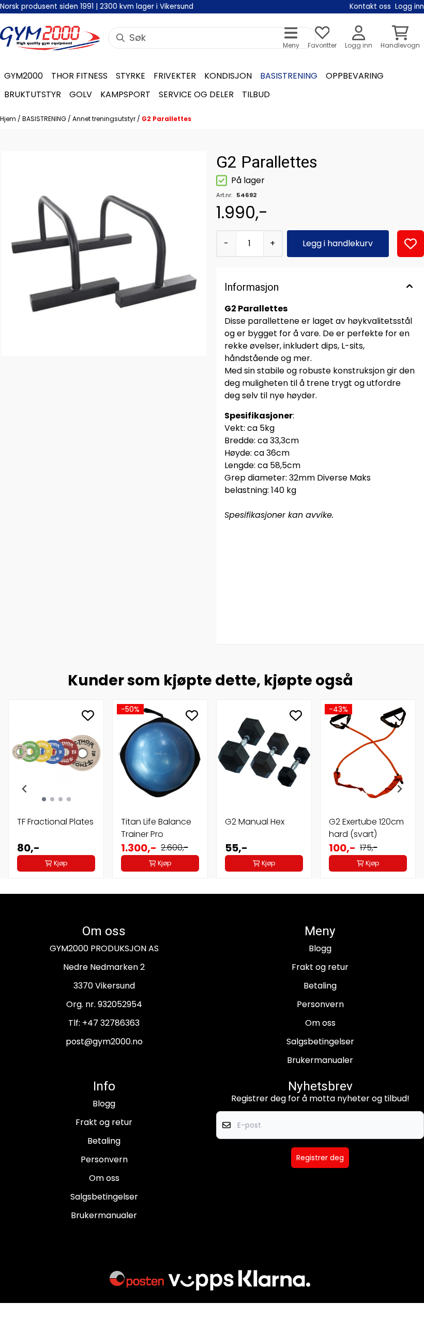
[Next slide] (399, 789)
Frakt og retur (320, 967)
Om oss (320, 1023)
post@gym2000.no (104, 1041)
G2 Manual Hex (254, 822)
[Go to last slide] (25, 789)
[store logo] (50, 38)
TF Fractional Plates (55, 822)
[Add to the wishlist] (88, 715)
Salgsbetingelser (320, 1041)
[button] (410, 243)
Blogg (320, 948)
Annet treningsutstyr (104, 118)
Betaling (320, 986)
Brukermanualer (320, 1060)
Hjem (9, 118)
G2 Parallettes (166, 118)
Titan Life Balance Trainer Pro (156, 828)
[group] (56, 788)
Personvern (320, 1004)
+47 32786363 (111, 1023)
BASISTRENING (45, 118)
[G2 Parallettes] (104, 253)
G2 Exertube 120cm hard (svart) (366, 828)
